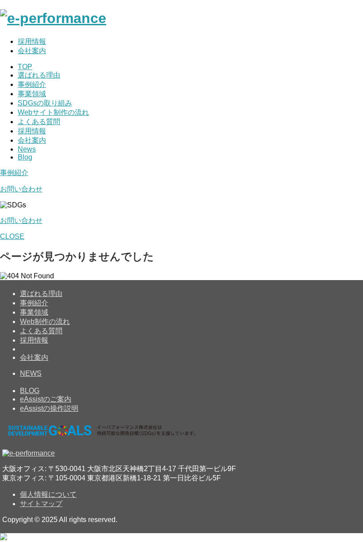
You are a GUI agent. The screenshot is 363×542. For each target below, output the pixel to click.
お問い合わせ (21, 189)
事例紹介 (32, 84)
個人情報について (48, 494)
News (27, 149)
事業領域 (32, 93)
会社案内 (32, 51)
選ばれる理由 (39, 75)
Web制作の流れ (45, 321)
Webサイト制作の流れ (53, 112)
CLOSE (12, 236)
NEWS (31, 373)
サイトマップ (41, 503)
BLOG (29, 390)
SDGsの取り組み (45, 103)
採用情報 (32, 41)
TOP (25, 66)
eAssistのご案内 (45, 399)
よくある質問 (39, 121)
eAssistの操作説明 (49, 408)
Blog (25, 157)
